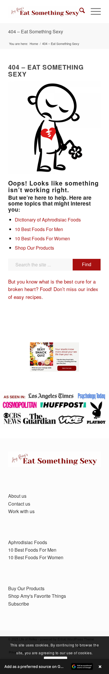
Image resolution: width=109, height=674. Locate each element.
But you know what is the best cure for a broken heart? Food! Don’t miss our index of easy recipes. (53, 289)
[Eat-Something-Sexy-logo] (45, 11)
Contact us (19, 503)
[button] (54, 666)
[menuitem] (79, 11)
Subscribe (18, 603)
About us (17, 496)
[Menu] (93, 11)
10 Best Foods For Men (39, 229)
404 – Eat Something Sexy (35, 31)
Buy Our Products (26, 588)
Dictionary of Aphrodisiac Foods (48, 219)
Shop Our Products (34, 247)
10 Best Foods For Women (42, 238)
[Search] (79, 11)
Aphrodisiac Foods (27, 542)
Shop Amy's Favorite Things (37, 596)
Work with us (21, 511)
